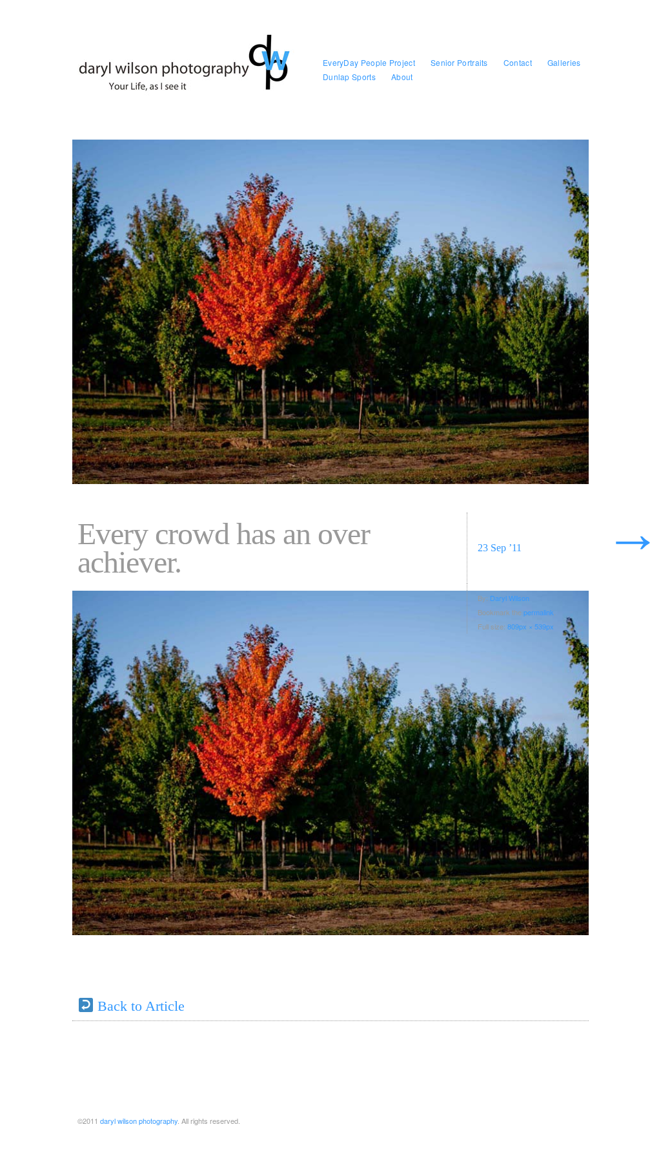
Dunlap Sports (349, 76)
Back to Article (139, 1006)
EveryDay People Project (369, 62)
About (402, 76)
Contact (517, 62)
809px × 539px (530, 626)
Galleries (564, 62)
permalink (539, 612)
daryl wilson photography (139, 1120)
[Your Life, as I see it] (188, 69)
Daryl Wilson (509, 598)
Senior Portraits (459, 62)
